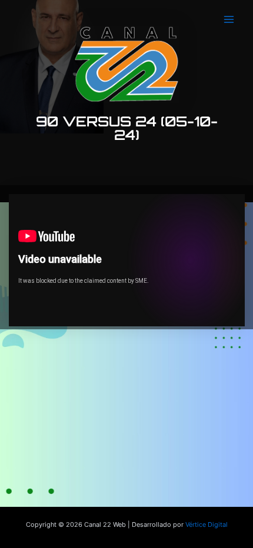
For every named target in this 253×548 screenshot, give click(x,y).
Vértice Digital (206, 524)
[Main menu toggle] (229, 19)
